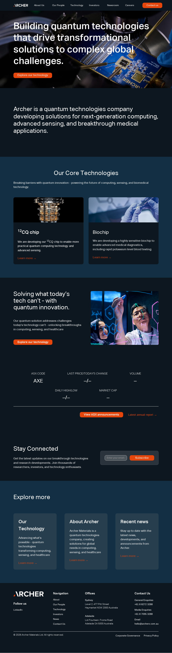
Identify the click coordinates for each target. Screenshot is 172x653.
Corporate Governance (128, 636)
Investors (94, 5)
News (56, 619)
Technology (76, 5)
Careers (129, 5)
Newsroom (113, 5)
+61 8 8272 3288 (144, 604)
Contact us (152, 5)
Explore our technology (32, 75)
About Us (39, 5)
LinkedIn (18, 610)
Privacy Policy (151, 636)
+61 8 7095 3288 (144, 614)
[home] (21, 5)
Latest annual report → (142, 414)
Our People (58, 5)
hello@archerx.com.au (147, 623)
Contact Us (59, 624)
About (56, 600)
